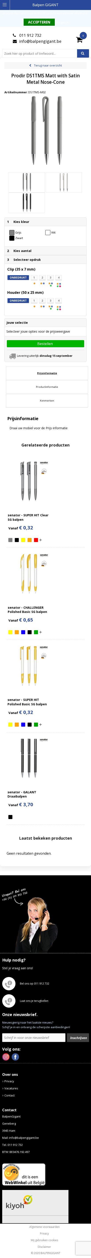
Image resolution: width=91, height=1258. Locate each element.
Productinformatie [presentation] (47, 386)
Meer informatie (77, 13)
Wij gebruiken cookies (44, 1240)
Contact (9, 1095)
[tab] (47, 373)
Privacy (9, 1081)
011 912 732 (29, 35)
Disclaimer (44, 1247)
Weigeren (62, 22)
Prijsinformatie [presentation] (47, 373)
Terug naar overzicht (48, 65)
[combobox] (41, 53)
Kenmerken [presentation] (47, 400)
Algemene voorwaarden (44, 1227)
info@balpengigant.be (40, 41)
